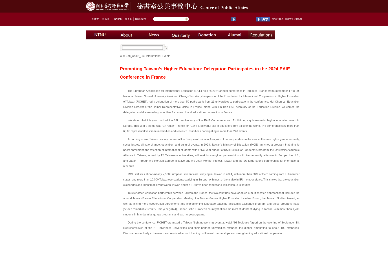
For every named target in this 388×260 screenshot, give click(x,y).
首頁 (122, 56)
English (117, 19)
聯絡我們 (140, 19)
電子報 (128, 19)
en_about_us (136, 56)
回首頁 (106, 19)
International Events (158, 56)
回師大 (95, 19)
